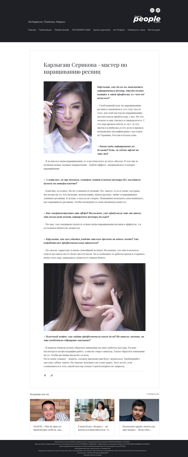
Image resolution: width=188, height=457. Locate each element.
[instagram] (158, 10)
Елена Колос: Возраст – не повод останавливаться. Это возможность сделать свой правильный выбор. (94, 428)
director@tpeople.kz (102, 453)
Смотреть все (153, 394)
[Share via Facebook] (45, 375)
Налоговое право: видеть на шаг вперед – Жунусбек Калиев (139, 428)
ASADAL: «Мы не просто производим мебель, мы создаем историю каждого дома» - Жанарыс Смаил (48, 428)
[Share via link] (51, 375)
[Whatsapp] (152, 10)
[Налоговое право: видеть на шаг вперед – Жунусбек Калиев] (139, 410)
